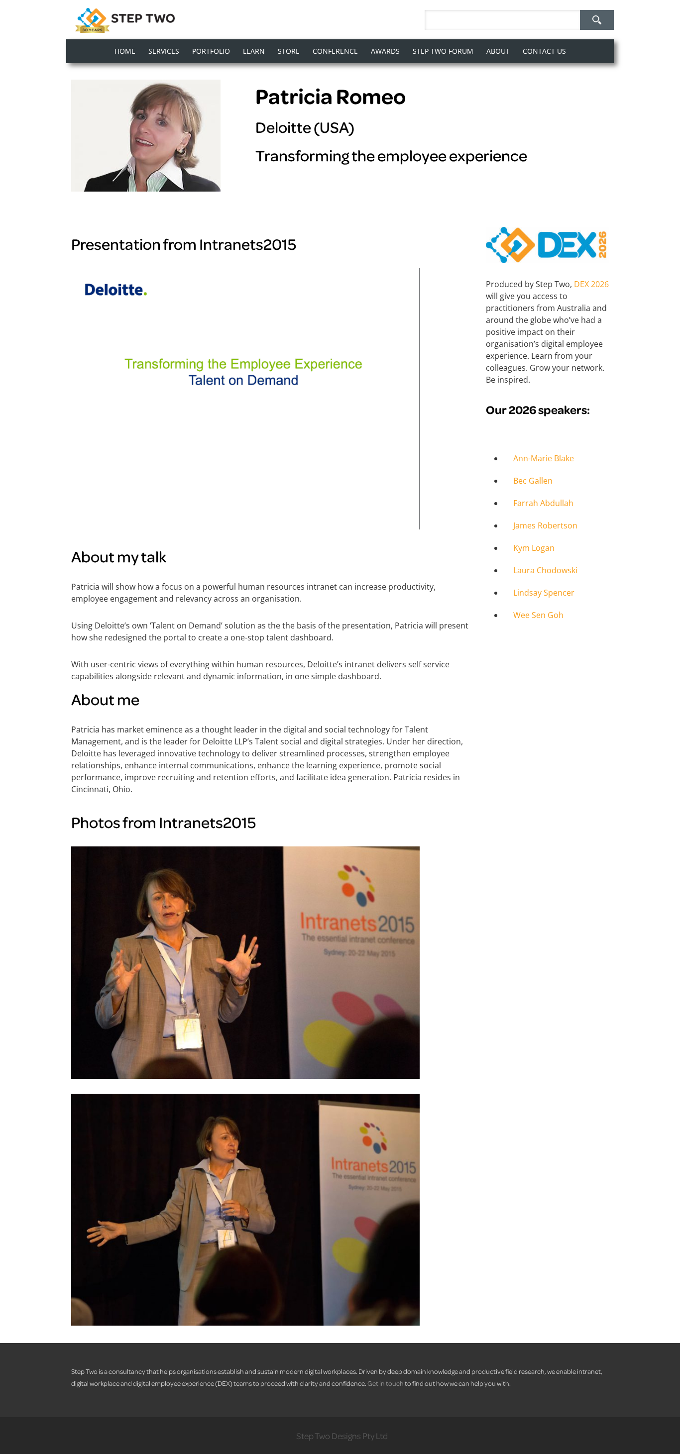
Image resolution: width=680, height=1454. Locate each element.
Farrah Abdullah (543, 503)
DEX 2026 (591, 284)
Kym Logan (534, 547)
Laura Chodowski (545, 570)
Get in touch (385, 1383)
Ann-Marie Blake (543, 458)
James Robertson (545, 525)
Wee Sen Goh (538, 615)
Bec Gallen (533, 480)
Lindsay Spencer (543, 592)
